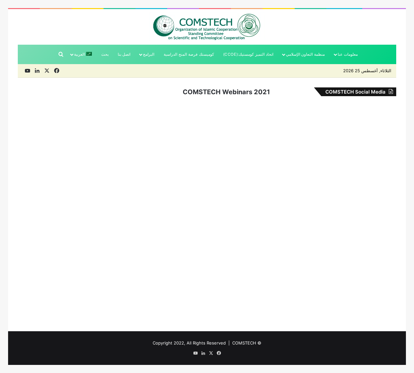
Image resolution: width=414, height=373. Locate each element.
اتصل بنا (124, 54)
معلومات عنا (348, 54)
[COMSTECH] (207, 26)
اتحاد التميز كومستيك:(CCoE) (248, 54)
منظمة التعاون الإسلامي (305, 54)
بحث (105, 54)
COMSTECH (244, 342)
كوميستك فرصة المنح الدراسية (189, 54)
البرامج (148, 54)
